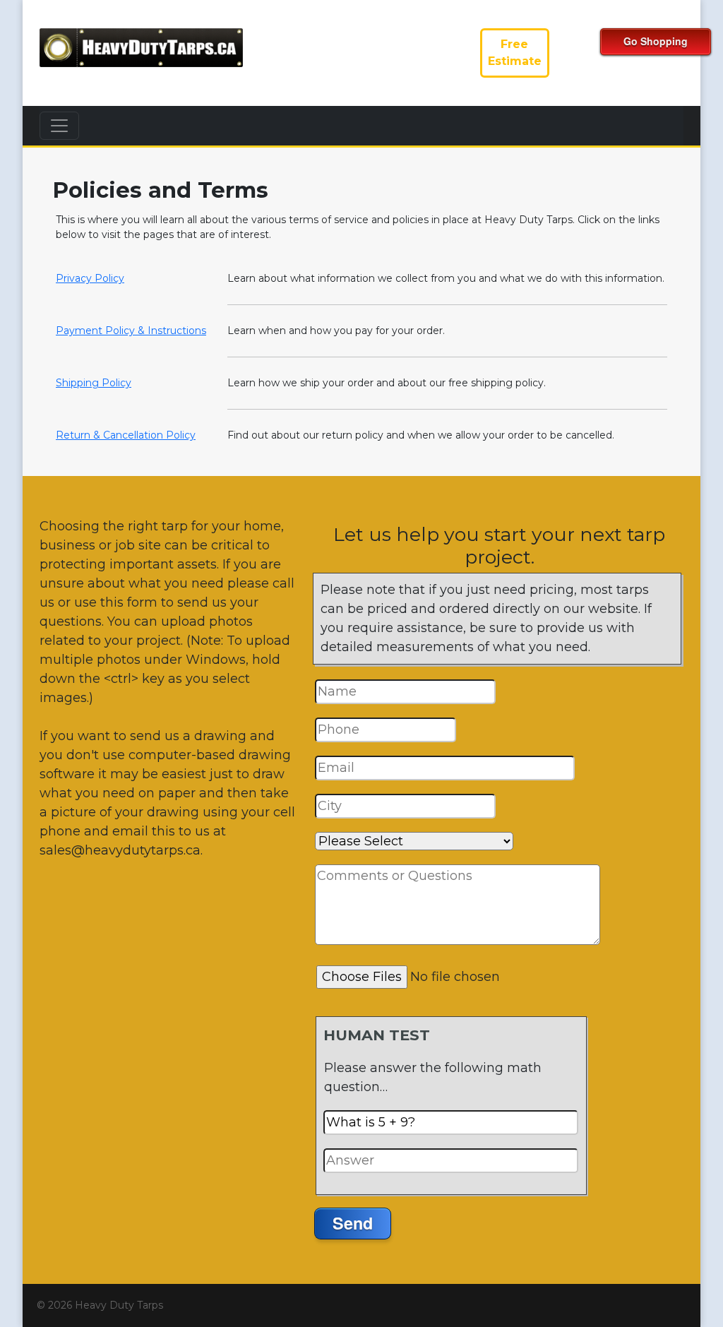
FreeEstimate (515, 52)
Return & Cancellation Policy (126, 435)
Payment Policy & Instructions (131, 330)
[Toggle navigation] (59, 126)
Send (353, 1222)
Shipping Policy (93, 382)
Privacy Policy (90, 278)
